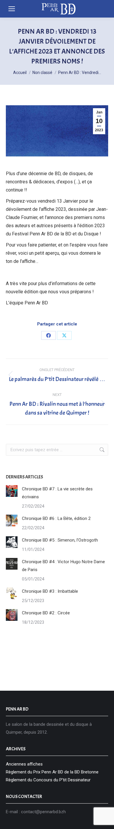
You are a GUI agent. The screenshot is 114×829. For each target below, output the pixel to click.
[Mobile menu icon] (12, 9)
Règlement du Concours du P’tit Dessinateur (48, 780)
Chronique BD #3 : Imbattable (50, 591)
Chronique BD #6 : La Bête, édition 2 (56, 518)
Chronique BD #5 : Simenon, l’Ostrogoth (60, 540)
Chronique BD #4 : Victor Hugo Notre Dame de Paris (63, 565)
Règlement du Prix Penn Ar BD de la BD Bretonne (52, 772)
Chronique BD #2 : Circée (46, 613)
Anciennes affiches (24, 764)
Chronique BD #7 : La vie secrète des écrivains (57, 492)
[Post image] (12, 491)
